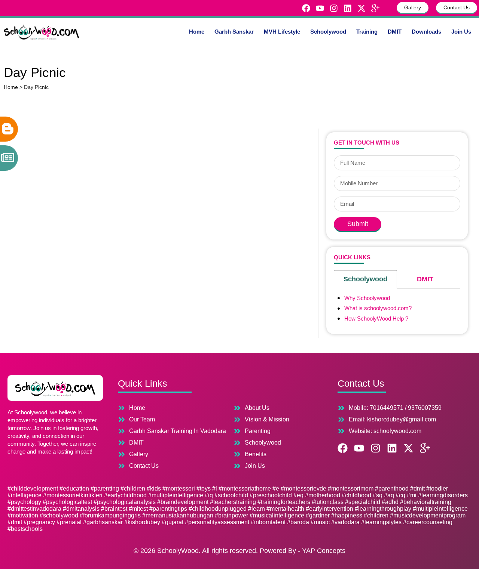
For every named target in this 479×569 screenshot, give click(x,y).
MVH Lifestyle (282, 31)
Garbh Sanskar (234, 31)
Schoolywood (328, 31)
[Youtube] (320, 8)
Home (196, 31)
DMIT (395, 31)
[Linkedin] (348, 8)
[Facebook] (306, 8)
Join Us (461, 31)
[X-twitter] (361, 8)
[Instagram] (334, 8)
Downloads (426, 31)
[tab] (365, 279)
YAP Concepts (323, 550)
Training (367, 31)
